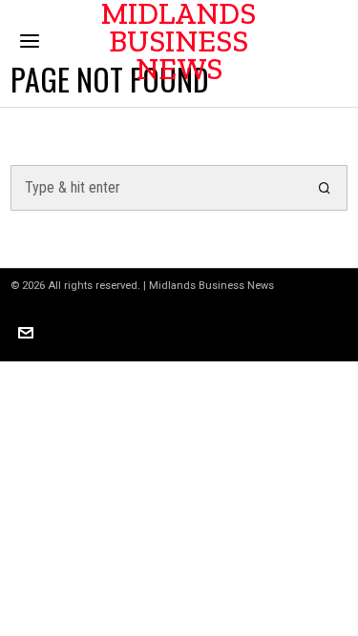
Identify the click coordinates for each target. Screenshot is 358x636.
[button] (324, 188)
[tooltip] (26, 333)
